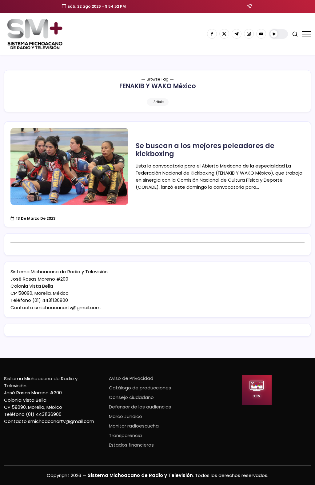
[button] (278, 34)
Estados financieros (131, 445)
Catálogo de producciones (140, 387)
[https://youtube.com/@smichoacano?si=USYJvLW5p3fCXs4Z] (261, 34)
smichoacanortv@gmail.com (67, 307)
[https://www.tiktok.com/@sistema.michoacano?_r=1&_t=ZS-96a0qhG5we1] (236, 34)
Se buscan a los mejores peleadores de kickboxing (205, 150)
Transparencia (125, 435)
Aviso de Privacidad (131, 378)
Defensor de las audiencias (140, 407)
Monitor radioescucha (134, 426)
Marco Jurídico (125, 416)
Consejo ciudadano (131, 397)
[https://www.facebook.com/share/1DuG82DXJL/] (212, 34)
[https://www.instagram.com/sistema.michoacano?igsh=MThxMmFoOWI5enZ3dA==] (249, 34)
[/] (224, 34)
